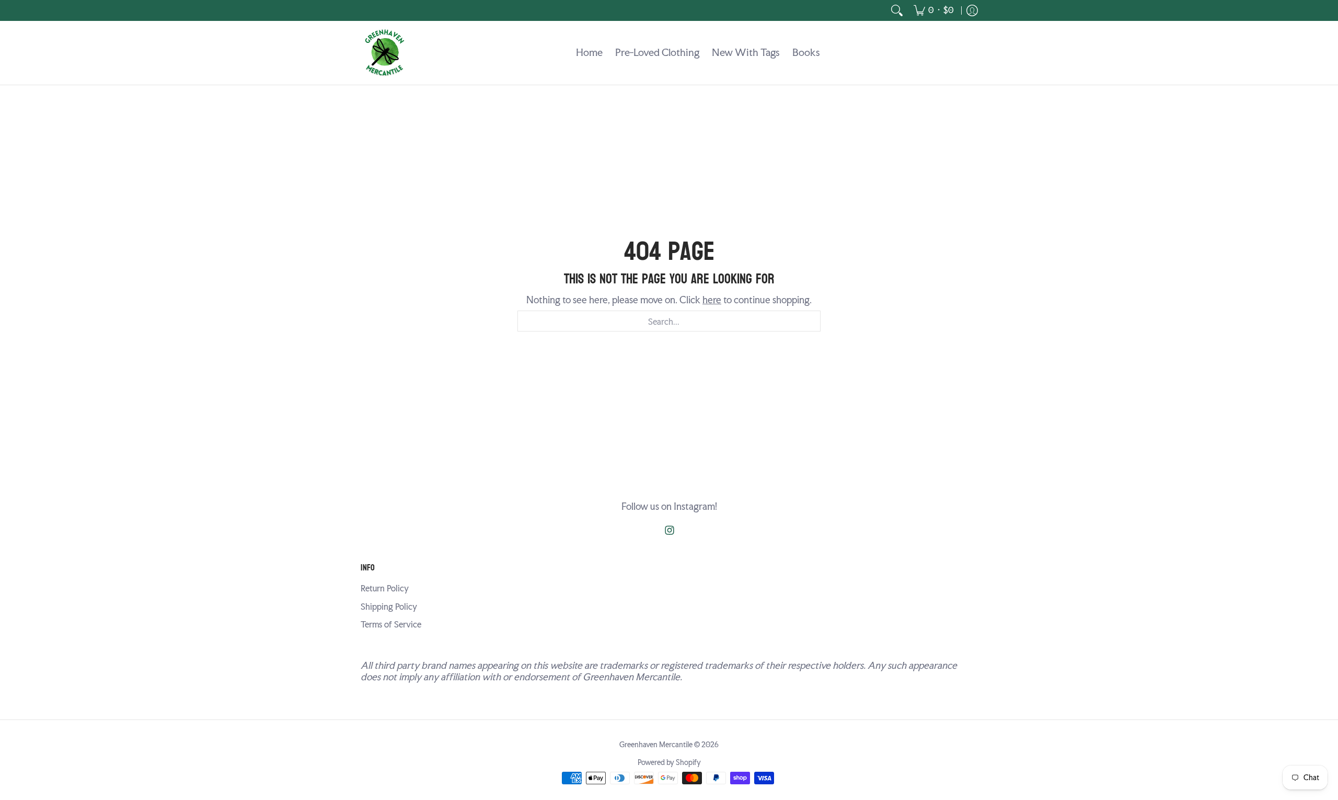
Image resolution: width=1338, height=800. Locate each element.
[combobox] (669, 321)
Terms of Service (391, 625)
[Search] (897, 10)
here (711, 299)
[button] (669, 531)
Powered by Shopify (669, 762)
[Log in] (972, 10)
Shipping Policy (389, 607)
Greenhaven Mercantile (656, 744)
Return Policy (385, 588)
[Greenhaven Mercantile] (384, 53)
